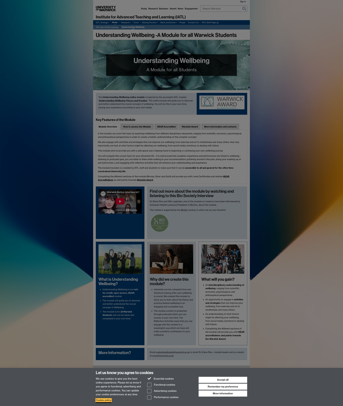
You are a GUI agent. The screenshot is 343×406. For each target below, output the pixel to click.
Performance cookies (166, 397)
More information (223, 393)
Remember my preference (223, 386)
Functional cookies (164, 384)
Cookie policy (103, 400)
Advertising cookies (165, 391)
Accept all (223, 379)
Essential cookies (163, 378)
